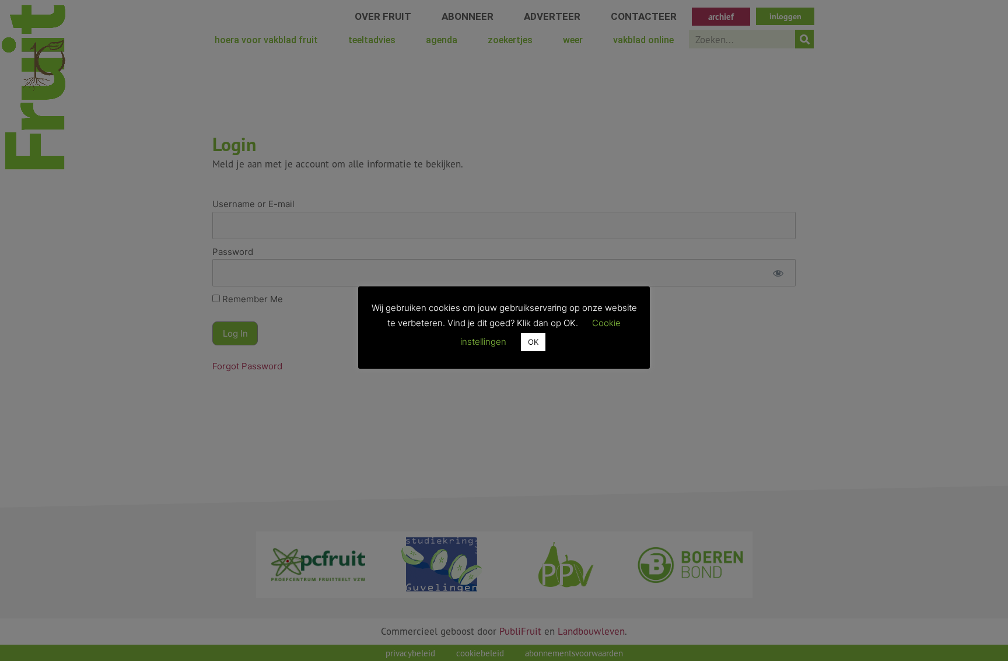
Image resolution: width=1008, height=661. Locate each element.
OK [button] (533, 342)
